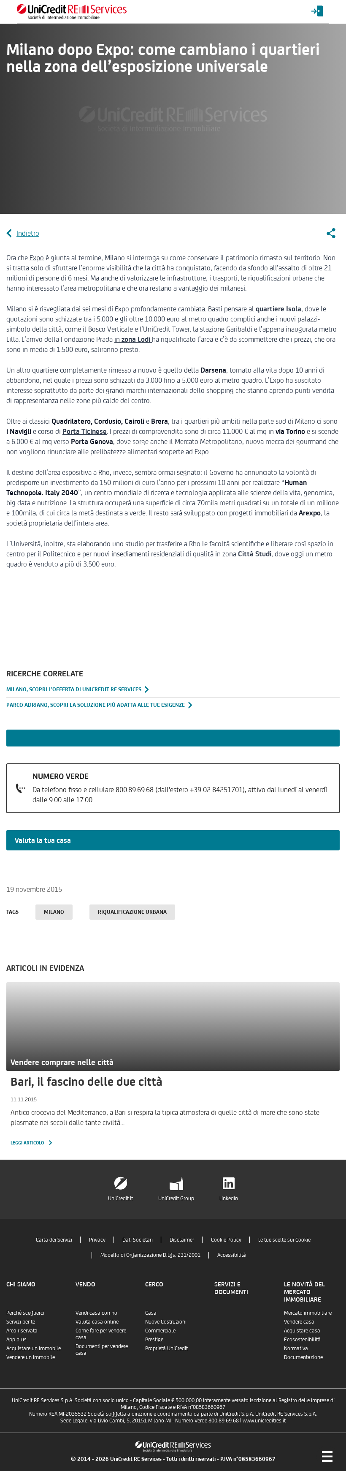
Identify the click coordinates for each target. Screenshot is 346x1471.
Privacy (97, 1240)
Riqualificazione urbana (132, 912)
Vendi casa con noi (97, 1313)
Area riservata (22, 1330)
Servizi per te (20, 1321)
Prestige (154, 1339)
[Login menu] (317, 11)
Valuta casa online (97, 1321)
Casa (151, 1313)
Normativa (296, 1348)
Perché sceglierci (25, 1313)
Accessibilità (231, 1255)
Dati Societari (137, 1240)
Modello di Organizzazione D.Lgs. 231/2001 (150, 1255)
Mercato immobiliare (308, 1313)
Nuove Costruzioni (166, 1321)
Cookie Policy (226, 1240)
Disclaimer (182, 1240)
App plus (16, 1339)
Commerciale (160, 1330)
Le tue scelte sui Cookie (284, 1240)
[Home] (72, 11)
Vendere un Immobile (30, 1357)
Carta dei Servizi (54, 1240)
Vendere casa (299, 1321)
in (132, 339)
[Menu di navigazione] (327, 1456)
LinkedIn (228, 1198)
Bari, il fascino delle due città (86, 1081)
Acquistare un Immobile (33, 1348)
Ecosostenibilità (302, 1339)
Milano (54, 912)
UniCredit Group (176, 1198)
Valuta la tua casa (43, 840)
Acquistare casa (302, 1330)
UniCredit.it (120, 1198)
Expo (37, 257)
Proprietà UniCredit (166, 1348)
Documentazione (303, 1357)
